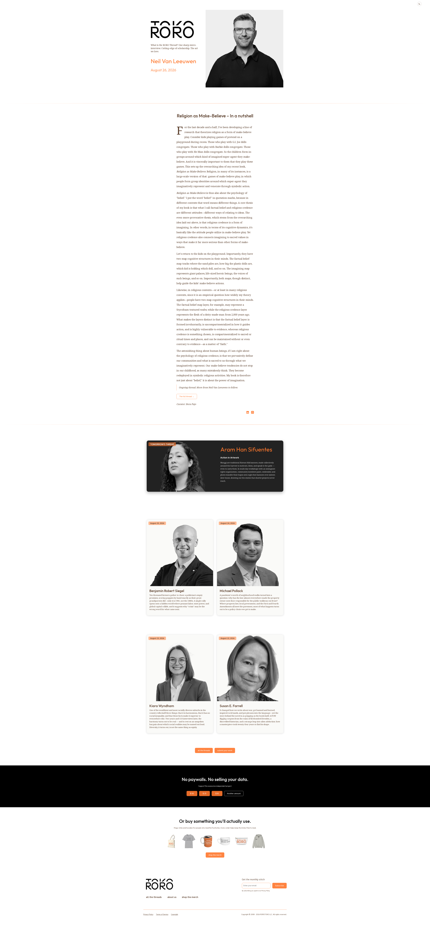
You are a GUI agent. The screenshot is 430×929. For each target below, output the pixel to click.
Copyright (174, 914)
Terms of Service (162, 914)
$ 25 (204, 793)
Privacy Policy (265, 891)
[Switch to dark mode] (419, 4)
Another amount (234, 793)
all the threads (204, 750)
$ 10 (217, 793)
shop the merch (215, 855)
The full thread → (186, 396)
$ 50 (192, 793)
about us (171, 897)
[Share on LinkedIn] (247, 412)
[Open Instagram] (252, 413)
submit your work (224, 750)
